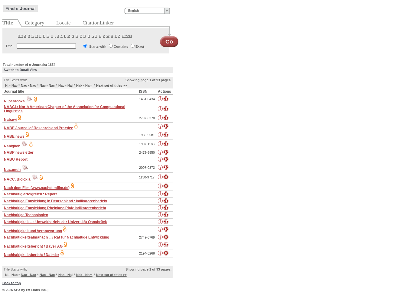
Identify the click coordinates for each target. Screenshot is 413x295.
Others (127, 36)
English (133, 10)
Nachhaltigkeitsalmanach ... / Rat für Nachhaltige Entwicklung (56, 237)
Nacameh (12, 170)
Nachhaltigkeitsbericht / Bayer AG (33, 246)
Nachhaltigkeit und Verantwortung (33, 231)
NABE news (14, 136)
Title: (9, 46)
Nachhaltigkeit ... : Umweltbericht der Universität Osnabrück (55, 222)
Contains (121, 46)
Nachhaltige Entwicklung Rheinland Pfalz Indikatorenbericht (55, 208)
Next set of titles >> (111, 85)
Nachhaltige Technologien (26, 215)
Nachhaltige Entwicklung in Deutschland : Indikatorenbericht (55, 201)
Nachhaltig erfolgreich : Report (30, 194)
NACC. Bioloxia (17, 179)
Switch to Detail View (20, 70)
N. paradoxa (14, 101)
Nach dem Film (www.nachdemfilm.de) (37, 188)
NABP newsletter (19, 152)
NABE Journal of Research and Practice (38, 128)
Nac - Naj (65, 85)
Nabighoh (12, 146)
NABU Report (16, 159)
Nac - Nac (28, 85)
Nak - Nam (84, 85)
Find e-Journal (20, 8)
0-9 (20, 36)
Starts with (97, 46)
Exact (139, 46)
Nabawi (10, 119)
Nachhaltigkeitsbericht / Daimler (31, 255)
